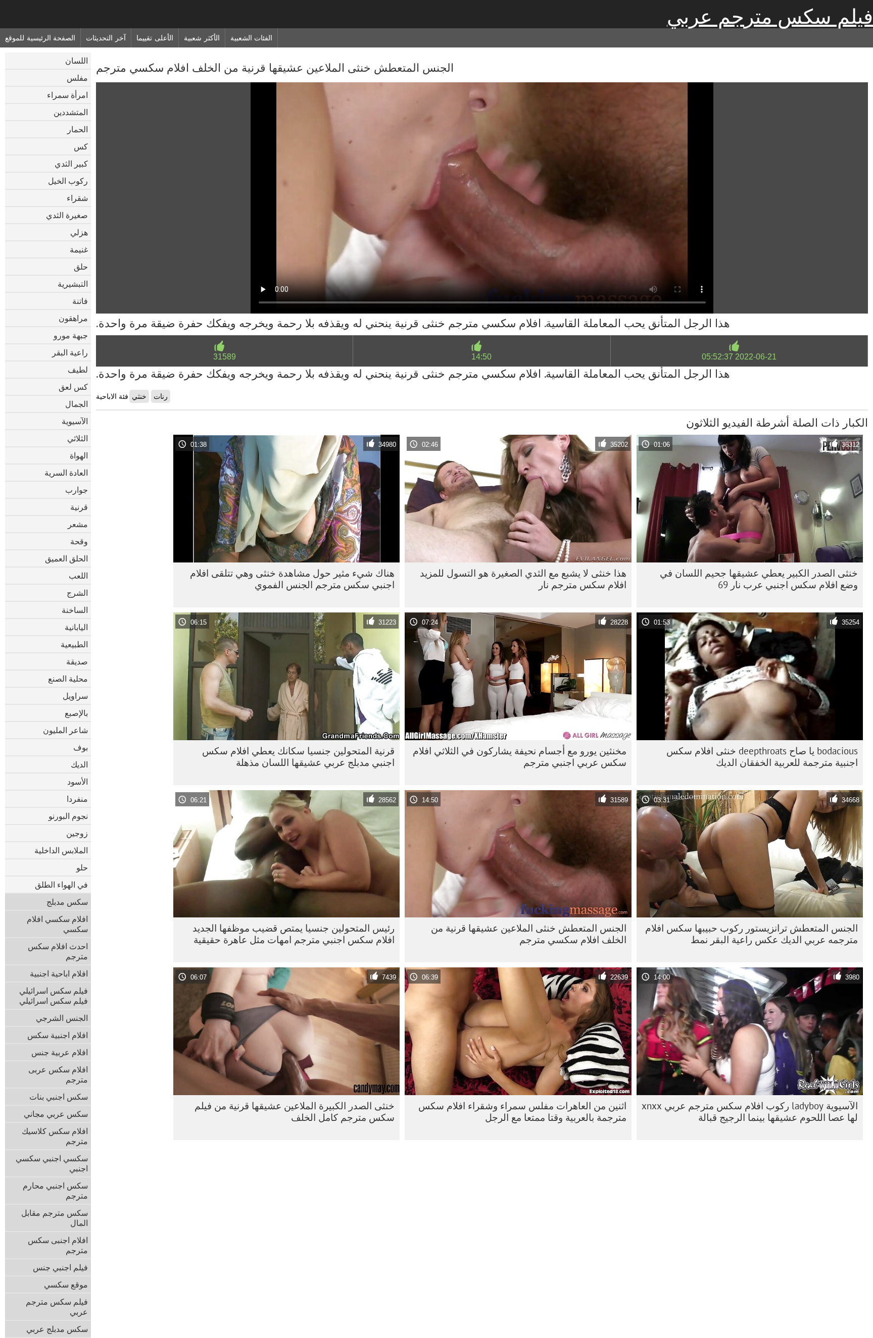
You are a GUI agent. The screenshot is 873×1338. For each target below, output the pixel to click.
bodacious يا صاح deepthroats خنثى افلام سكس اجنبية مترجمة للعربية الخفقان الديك (762, 756)
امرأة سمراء (67, 95)
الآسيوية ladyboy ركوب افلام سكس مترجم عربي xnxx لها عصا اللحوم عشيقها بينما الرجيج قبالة (750, 1111)
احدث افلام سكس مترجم (58, 951)
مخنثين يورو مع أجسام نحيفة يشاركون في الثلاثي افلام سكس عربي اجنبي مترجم (519, 756)
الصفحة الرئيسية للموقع (40, 37)
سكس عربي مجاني (56, 1114)
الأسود (77, 782)
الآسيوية (75, 421)
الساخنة (75, 610)
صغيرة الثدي (67, 215)
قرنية (79, 507)
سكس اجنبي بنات (58, 1097)
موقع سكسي (66, 1284)
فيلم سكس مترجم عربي (770, 17)
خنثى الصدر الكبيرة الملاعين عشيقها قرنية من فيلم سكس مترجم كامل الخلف (295, 1111)
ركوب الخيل (68, 181)
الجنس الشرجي (62, 1018)
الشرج (77, 593)
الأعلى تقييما (154, 37)
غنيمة (79, 249)
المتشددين (71, 112)
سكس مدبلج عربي (57, 1329)
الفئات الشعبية (251, 37)
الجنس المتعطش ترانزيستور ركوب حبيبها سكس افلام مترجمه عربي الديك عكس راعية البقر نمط (751, 934)
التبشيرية (73, 284)
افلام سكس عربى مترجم (58, 1074)
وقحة (79, 541)
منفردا (77, 799)
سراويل (75, 696)
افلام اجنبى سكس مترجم (58, 1245)
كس (81, 146)
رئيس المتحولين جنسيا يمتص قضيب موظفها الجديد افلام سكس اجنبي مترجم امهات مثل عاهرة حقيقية (293, 934)
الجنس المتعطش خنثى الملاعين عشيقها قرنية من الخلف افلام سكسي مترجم (528, 934)
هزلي (79, 232)
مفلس (77, 78)
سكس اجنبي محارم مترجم (55, 1190)
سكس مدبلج (67, 902)
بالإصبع (76, 713)
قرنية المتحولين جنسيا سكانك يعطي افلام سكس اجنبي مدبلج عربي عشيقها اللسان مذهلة (298, 756)
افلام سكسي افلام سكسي (57, 924)
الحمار (77, 129)
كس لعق (73, 387)
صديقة (77, 661)
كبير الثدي (71, 164)
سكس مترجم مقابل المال (54, 1218)
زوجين (77, 833)
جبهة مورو (71, 335)
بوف (80, 747)
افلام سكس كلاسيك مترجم (55, 1136)
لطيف (78, 370)
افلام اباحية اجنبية (59, 973)
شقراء (77, 198)
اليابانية (76, 627)
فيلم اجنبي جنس (60, 1267)
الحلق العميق (66, 558)
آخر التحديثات (106, 37)
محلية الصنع (68, 679)
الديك (79, 764)
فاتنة (80, 301)
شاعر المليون (65, 730)
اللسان (76, 61)
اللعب (78, 576)
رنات (161, 396)
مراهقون (73, 318)
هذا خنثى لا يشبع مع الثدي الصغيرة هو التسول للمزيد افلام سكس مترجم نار (523, 579)
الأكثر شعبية (202, 37)
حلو (82, 867)
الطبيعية (74, 644)
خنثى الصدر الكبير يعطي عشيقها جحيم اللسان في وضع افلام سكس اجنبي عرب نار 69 (759, 579)
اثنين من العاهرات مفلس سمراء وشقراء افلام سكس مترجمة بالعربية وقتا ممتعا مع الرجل (522, 1111)
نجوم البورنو (68, 816)
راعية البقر (70, 352)
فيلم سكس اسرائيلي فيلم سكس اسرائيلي (53, 996)
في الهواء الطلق (61, 885)
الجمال (76, 404)
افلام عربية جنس (59, 1052)
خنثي (139, 396)
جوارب (76, 490)
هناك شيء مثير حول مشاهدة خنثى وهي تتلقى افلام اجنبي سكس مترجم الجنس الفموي (292, 579)
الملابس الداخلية (61, 850)
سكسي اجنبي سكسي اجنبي (52, 1163)
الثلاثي (77, 438)
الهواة (79, 455)
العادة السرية (66, 473)
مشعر (78, 524)
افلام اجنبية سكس (57, 1035)
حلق (81, 267)
